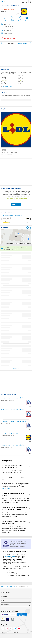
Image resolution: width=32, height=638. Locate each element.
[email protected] (6, 488)
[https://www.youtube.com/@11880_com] (19, 628)
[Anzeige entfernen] (31, 633)
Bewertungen (11, 43)
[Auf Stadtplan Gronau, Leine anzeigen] (30, 227)
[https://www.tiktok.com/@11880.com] (11, 628)
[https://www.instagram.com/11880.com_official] (6, 628)
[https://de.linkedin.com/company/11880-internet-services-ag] (15, 628)
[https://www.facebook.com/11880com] (2, 628)
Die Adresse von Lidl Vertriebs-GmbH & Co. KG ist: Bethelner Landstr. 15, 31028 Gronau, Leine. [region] (14, 471)
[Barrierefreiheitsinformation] (26, 2)
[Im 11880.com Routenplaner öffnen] (27, 227)
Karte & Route (22, 43)
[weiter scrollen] (30, 43)
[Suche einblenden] (19, 2)
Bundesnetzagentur (10, 556)
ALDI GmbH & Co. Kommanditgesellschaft (12, 398)
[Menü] (30, 2)
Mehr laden (16, 368)
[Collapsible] (29, 466)
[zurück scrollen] (1, 43)
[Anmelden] (23, 2)
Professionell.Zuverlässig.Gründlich (12, 215)
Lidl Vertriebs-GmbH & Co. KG (9, 433)
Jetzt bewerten (16, 204)
